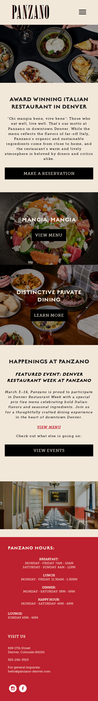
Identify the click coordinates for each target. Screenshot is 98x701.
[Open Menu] (82, 12)
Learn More (49, 315)
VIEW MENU (49, 427)
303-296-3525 (18, 660)
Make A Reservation (49, 173)
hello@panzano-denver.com (29, 671)
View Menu (49, 235)
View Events (49, 450)
